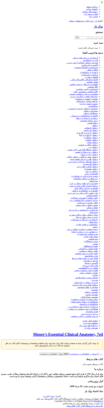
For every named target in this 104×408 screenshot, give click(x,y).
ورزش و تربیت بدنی (89, 314)
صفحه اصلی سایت (90, 321)
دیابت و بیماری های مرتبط (87, 217)
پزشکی (95, 125)
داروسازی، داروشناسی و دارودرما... (83, 210)
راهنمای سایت (92, 9)
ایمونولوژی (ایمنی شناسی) (87, 89)
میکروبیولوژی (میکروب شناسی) (84, 299)
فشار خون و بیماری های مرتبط (85, 258)
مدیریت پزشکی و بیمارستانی (86, 282)
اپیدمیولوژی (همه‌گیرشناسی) (86, 67)
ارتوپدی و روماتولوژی (89, 72)
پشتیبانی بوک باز (91, 328)
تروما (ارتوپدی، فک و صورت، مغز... (83, 186)
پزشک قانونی (92, 123)
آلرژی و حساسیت (90, 60)
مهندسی (94, 290)
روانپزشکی (93, 222)
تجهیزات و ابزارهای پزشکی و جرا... (83, 183)
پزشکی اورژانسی (90, 130)
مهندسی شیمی (91, 294)
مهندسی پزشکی (91, 292)
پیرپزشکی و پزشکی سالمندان (85, 178)
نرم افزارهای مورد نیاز (88, 325)
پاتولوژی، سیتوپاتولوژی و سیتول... (84, 116)
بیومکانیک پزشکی (90, 113)
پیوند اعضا (94, 181)
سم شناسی (93, 239)
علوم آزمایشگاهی (90, 246)
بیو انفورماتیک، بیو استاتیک (87, 101)
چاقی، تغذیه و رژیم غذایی (87, 203)
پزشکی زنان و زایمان (89, 154)
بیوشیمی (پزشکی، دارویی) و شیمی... (82, 108)
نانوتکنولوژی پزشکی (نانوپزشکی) (84, 302)
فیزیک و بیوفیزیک (91, 261)
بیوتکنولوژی (93, 106)
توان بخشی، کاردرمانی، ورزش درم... (82, 193)
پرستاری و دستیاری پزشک (87, 118)
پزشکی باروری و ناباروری (87, 133)
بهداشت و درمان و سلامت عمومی (83, 94)
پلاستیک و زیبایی (91, 174)
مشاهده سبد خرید (90, 323)
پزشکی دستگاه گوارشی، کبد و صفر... (82, 150)
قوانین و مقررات (91, 14)
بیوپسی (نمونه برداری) (89, 104)
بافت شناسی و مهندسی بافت (85, 92)
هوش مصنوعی (91, 311)
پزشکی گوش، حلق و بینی (87, 166)
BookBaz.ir (98, 401)
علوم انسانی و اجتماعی (88, 249)
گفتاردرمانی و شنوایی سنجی (86, 270)
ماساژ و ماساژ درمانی (88, 273)
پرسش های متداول (90, 12)
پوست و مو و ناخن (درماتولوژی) (84, 176)
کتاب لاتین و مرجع (90, 265)
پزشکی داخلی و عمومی (88, 145)
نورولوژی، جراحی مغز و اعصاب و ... (83, 307)
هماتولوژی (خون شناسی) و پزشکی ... (82, 309)
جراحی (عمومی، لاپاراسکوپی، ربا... (83, 200)
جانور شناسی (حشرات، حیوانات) (84, 198)
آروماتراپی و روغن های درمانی (85, 58)
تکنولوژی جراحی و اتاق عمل (86, 188)
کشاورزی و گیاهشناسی (88, 268)
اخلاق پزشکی (92, 70)
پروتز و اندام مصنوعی (89, 121)
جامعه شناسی (92, 195)
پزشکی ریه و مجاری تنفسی (86, 152)
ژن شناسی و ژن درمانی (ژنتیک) (84, 232)
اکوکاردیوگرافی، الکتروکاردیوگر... (84, 79)
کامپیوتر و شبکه (91, 263)
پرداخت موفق (92, 7)
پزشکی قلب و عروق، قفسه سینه (84, 159)
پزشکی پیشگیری (91, 137)
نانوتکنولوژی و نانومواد (88, 304)
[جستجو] (77, 37)
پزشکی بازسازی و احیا (88, 135)
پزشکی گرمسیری (90, 164)
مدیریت (95, 280)
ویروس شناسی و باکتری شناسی (84, 316)
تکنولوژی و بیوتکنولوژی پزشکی (85, 191)
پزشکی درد (93, 147)
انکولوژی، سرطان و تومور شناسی (83, 84)
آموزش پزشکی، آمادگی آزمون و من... (82, 63)
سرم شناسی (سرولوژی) (87, 234)
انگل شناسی (93, 87)
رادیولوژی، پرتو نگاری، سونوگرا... (84, 220)
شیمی (95, 244)
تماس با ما (93, 16)
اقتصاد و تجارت (91, 77)
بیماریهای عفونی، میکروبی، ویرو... (84, 96)
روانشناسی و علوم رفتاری (87, 224)
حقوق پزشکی (92, 207)
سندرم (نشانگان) (91, 241)
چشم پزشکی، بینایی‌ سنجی (86, 205)
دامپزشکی (93, 212)
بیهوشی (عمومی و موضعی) (86, 99)
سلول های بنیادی (91, 236)
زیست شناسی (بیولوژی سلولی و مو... (82, 229)
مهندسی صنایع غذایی (89, 297)
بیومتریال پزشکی (91, 111)
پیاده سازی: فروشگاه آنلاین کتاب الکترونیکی (84, 406)
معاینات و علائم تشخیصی (87, 287)
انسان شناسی (92, 82)
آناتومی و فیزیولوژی (89, 65)
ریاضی (95, 227)
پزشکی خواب (92, 142)
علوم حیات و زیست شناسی (86, 253)
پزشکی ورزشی (91, 171)
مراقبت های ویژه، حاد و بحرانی (85, 285)
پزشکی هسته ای (91, 169)
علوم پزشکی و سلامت (88, 251)
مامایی (95, 275)
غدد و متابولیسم (91, 256)
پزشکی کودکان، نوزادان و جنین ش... (82, 162)
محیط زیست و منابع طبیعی (86, 278)
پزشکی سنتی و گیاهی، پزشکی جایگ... (82, 157)
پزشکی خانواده (91, 140)
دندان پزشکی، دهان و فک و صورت (83, 215)
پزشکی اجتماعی (91, 128)
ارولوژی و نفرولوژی (89, 75)
